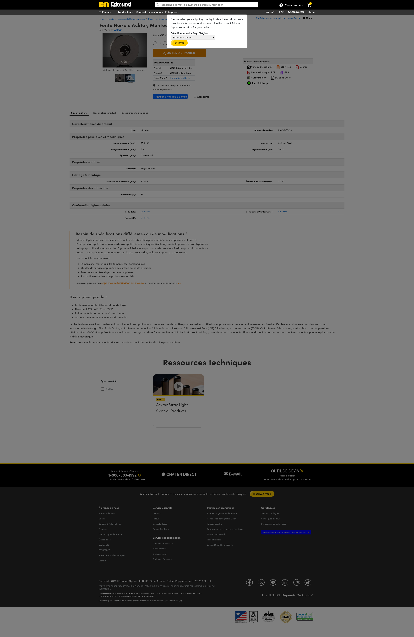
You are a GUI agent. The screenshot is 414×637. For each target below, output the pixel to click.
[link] (311, 2)
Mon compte (292, 5)
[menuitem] (111, 12)
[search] (206, 4)
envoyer (179, 42)
